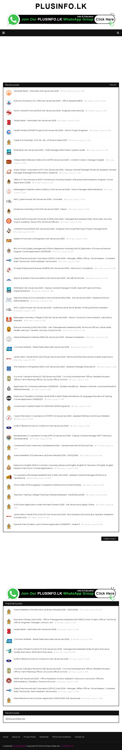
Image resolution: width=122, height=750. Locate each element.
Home (5, 737)
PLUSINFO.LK (67, 746)
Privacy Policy (30, 737)
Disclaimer (44, 737)
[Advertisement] (61, 62)
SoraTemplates (19, 746)
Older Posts (109, 539)
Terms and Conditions (61, 737)
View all (113, 85)
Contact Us (79, 737)
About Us (16, 737)
